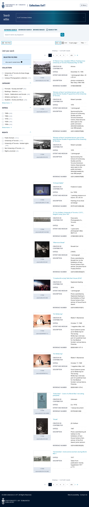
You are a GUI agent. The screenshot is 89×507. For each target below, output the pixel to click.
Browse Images (39, 30)
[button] (16, 67)
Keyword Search (10, 30)
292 (71, 55)
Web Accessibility (73, 495)
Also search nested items (13, 62)
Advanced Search (25, 30)
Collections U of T (12, 495)
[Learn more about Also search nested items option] (21, 62)
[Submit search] (62, 35)
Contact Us (83, 495)
